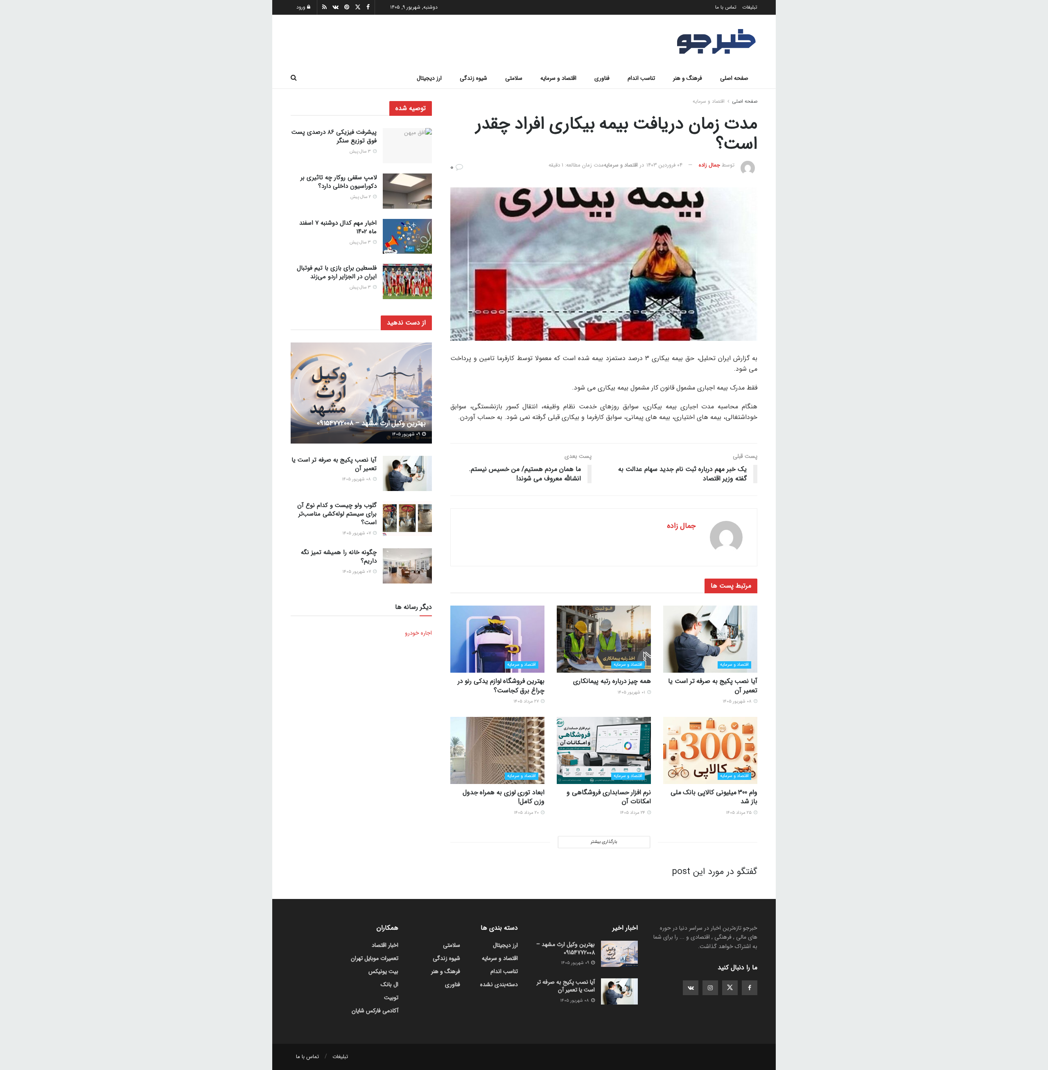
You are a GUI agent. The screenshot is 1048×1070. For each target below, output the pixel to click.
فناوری (602, 78)
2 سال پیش (361, 197)
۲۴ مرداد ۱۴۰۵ (633, 812)
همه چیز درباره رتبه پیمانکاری (612, 681)
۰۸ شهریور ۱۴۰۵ (738, 701)
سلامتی (513, 78)
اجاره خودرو (418, 632)
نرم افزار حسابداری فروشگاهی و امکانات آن (609, 796)
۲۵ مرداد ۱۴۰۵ (739, 812)
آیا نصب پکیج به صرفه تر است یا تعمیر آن (712, 685)
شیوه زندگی (473, 78)
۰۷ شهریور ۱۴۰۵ (357, 533)
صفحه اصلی (734, 78)
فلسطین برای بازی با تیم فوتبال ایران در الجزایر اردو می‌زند (337, 272)
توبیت (391, 997)
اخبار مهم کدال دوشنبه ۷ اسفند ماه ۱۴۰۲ (338, 227)
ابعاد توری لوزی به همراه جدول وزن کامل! (503, 796)
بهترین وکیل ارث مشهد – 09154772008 (371, 423)
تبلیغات (749, 7)
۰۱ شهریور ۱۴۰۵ (631, 692)
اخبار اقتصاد (385, 945)
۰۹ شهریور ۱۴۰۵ (406, 434)
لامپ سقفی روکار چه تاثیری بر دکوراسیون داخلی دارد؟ (338, 182)
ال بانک (389, 984)
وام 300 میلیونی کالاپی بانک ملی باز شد (714, 796)
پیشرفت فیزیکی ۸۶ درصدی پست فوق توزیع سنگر (334, 136)
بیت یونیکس (383, 971)
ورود (301, 7)
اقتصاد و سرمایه (558, 78)
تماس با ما (725, 7)
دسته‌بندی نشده (499, 984)
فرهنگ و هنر (687, 78)
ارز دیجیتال (429, 78)
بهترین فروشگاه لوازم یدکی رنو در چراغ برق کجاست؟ (501, 685)
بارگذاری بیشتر (604, 841)
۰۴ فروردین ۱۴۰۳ (664, 165)
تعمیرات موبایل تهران (374, 958)
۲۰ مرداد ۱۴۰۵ (527, 812)
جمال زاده (709, 165)
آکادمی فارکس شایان (375, 1010)
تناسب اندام (641, 78)
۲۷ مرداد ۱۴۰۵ (526, 701)
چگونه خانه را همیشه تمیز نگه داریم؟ (339, 556)
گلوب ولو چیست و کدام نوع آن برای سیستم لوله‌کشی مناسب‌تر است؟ (337, 513)
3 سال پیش (361, 151)
